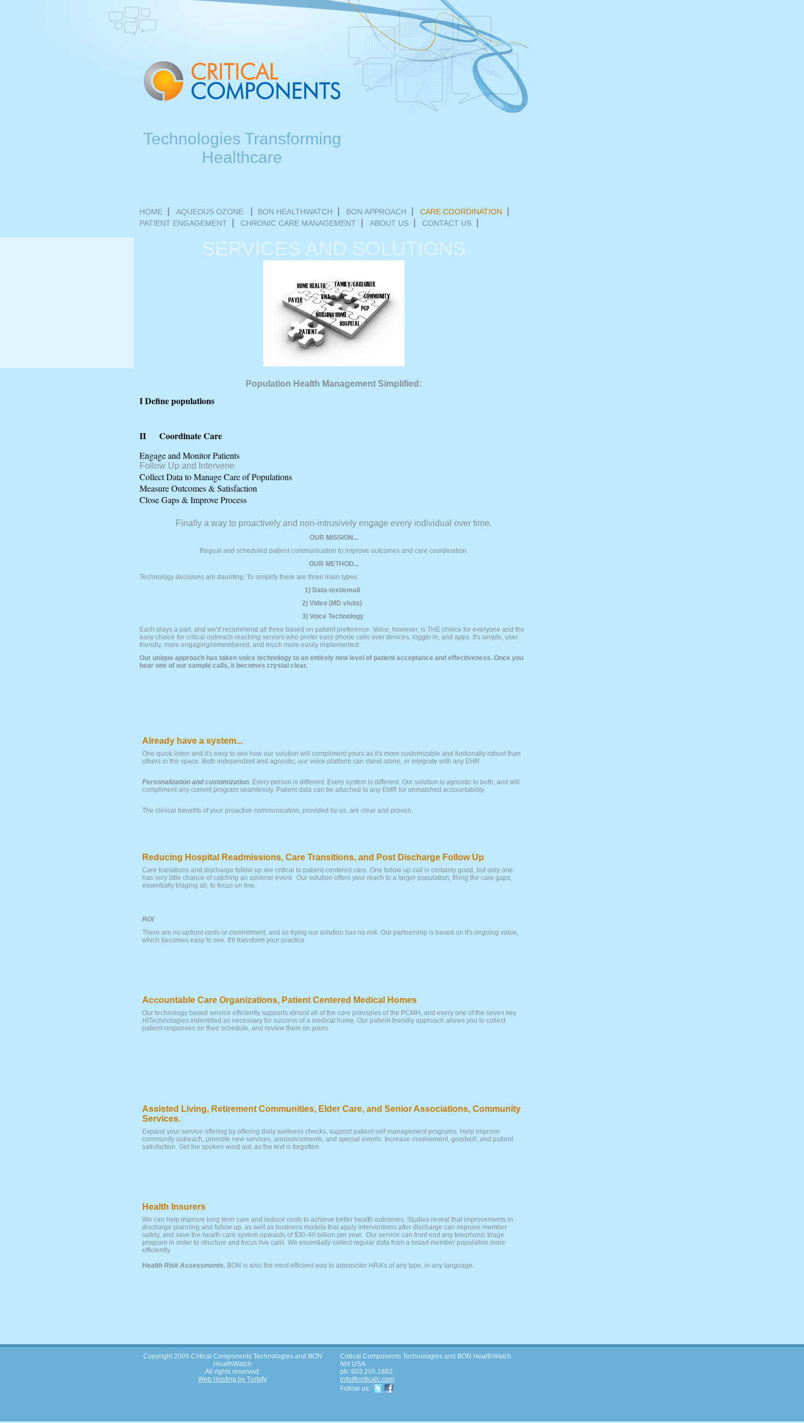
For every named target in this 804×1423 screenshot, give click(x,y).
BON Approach (376, 211)
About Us (389, 223)
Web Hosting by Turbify (232, 1379)
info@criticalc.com (367, 1379)
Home (150, 211)
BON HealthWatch (295, 211)
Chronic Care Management (298, 223)
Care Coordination (461, 211)
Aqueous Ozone (211, 211)
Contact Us (446, 223)
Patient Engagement (183, 223)
